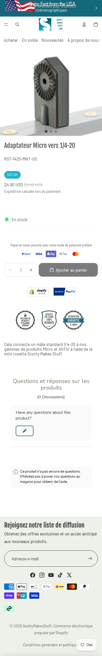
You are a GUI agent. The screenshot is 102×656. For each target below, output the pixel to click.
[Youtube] (51, 575)
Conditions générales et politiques (51, 644)
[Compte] (84, 24)
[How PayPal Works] (65, 292)
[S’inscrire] (89, 558)
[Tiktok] (60, 575)
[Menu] (6, 24)
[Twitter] (69, 575)
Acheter (11, 40)
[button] (24, 431)
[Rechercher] (17, 24)
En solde (30, 40)
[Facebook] (33, 575)
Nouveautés (53, 40)
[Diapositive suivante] (96, 8)
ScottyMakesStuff (37, 625)
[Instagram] (42, 575)
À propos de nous (83, 40)
